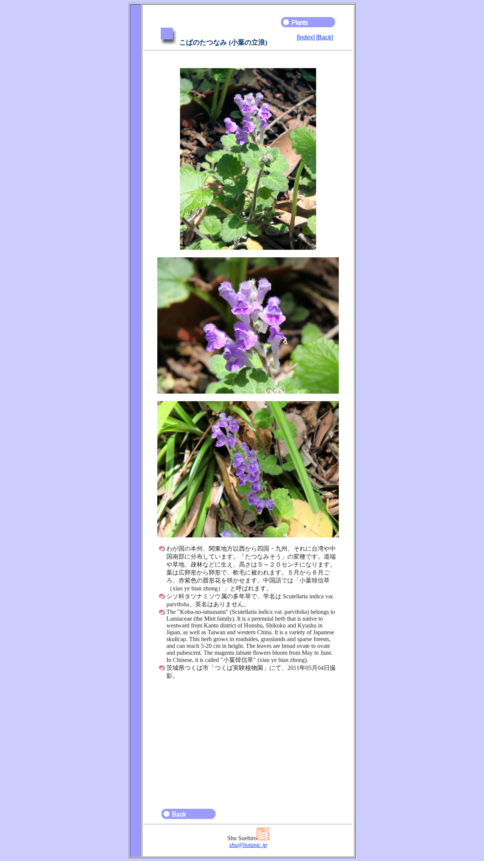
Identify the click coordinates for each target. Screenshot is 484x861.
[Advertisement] (248, 741)
